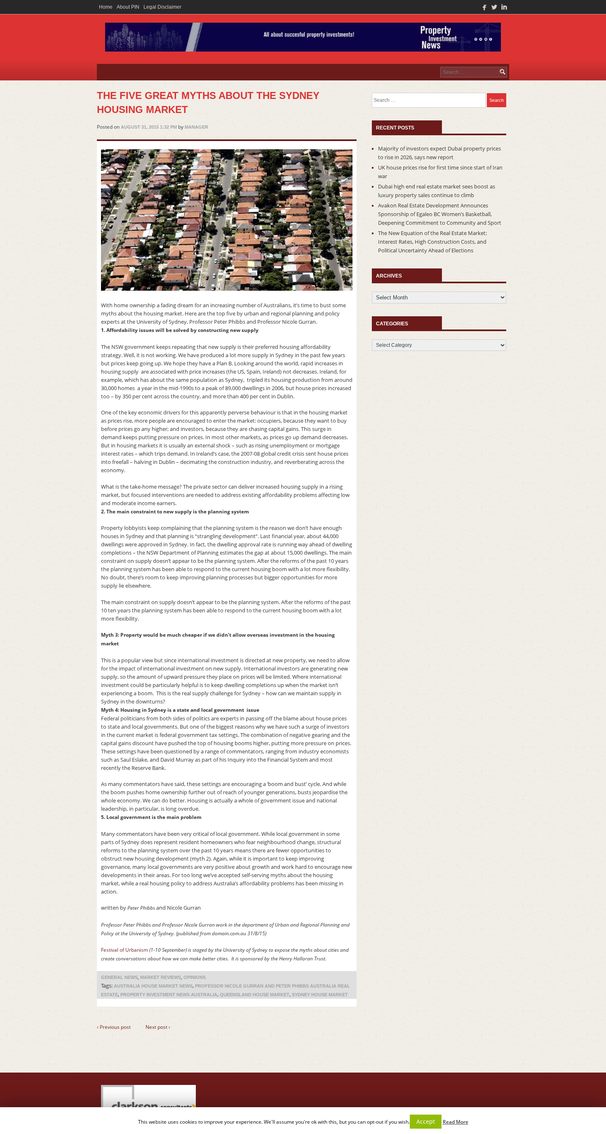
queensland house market (254, 994)
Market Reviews (160, 977)
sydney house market (320, 994)
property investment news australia (168, 994)
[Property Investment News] (303, 39)
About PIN (128, 7)
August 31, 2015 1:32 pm (149, 127)
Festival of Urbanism (124, 949)
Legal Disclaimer (162, 7)
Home (106, 7)
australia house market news (153, 985)
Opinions (194, 977)
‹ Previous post (114, 1026)
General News (119, 977)
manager (196, 127)
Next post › (158, 1026)
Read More (455, 1121)
